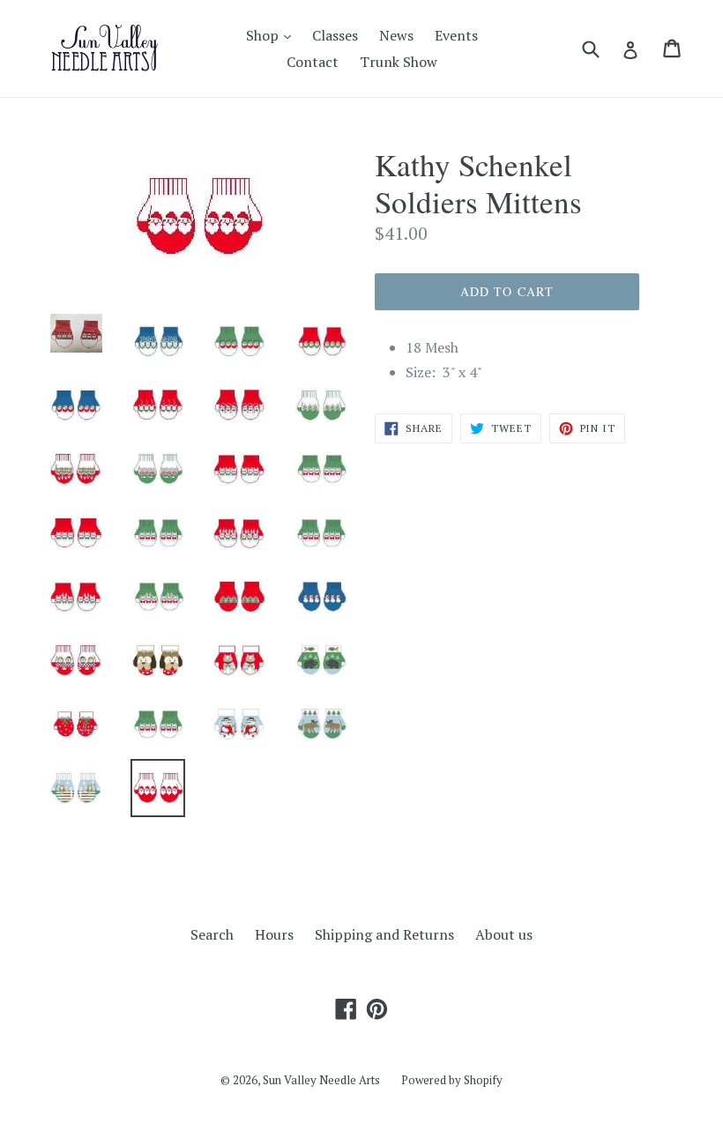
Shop (273, 35)
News (396, 35)
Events (456, 35)
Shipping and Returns (384, 934)
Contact (313, 61)
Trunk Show (398, 61)
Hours (274, 934)
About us (504, 934)
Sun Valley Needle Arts (321, 1080)
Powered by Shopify (452, 1080)
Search (212, 934)
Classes (335, 35)
